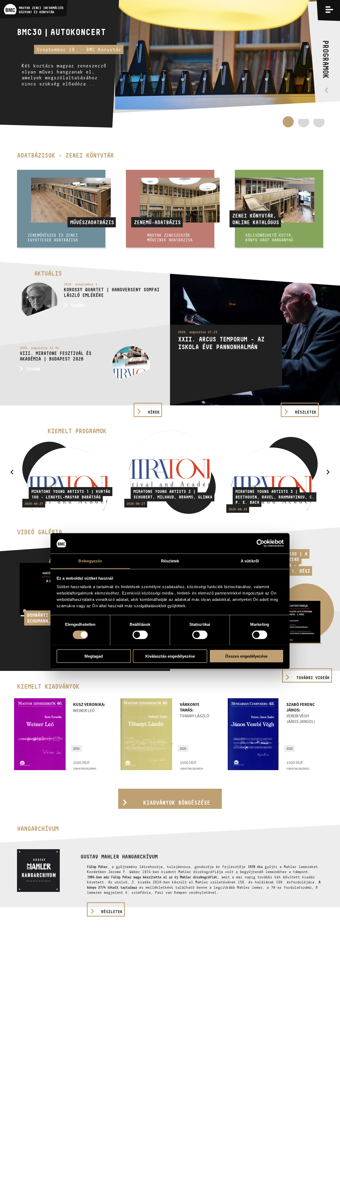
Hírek (154, 412)
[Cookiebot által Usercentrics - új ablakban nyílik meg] (260, 543)
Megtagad (93, 656)
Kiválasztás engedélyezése (170, 656)
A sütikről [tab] (250, 560)
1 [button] (288, 121)
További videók (313, 677)
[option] (170, 64)
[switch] (140, 634)
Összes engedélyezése (246, 656)
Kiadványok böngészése (176, 802)
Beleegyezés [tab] (90, 560)
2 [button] (303, 124)
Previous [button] (12, 472)
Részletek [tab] (170, 560)
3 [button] (319, 124)
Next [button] (328, 472)
